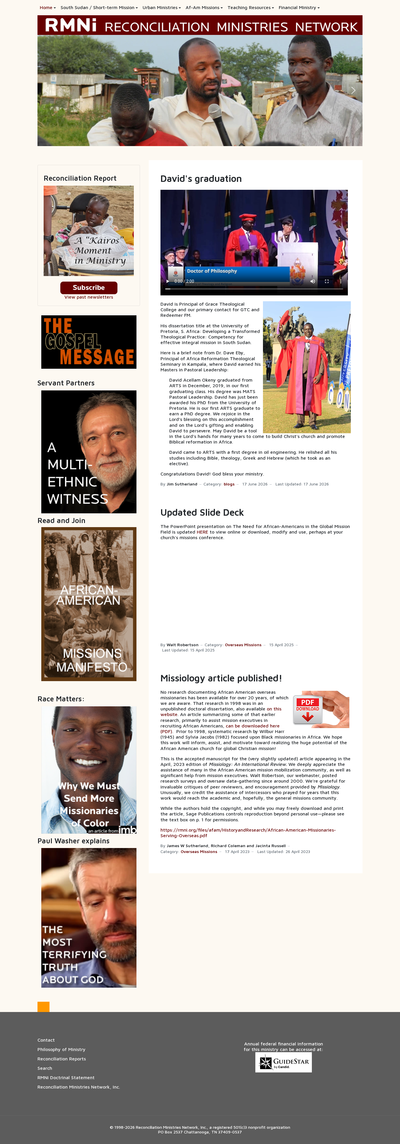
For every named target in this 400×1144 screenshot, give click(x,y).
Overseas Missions (243, 644)
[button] (47, 7)
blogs (229, 484)
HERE (202, 531)
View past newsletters (88, 296)
